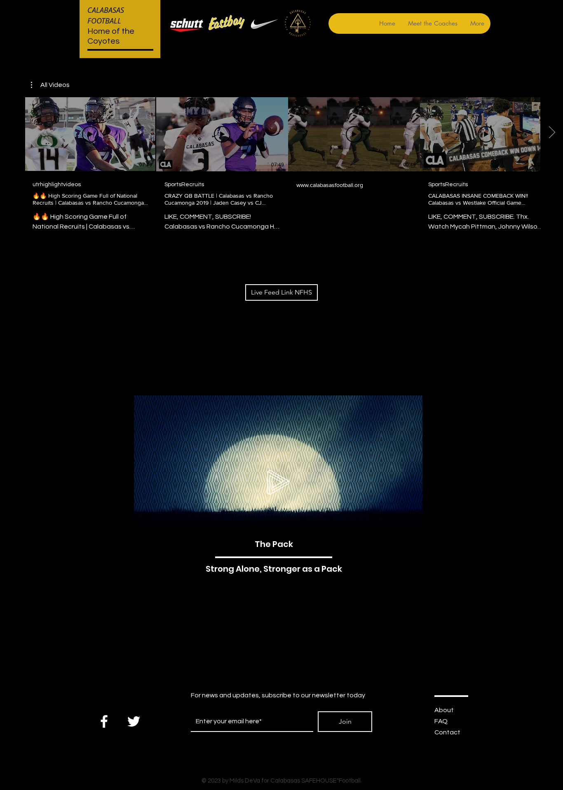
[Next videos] (551, 133)
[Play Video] (90, 134)
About (444, 710)
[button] (50, 85)
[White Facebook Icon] (104, 721)
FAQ (441, 721)
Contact (447, 732)
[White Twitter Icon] (133, 721)
